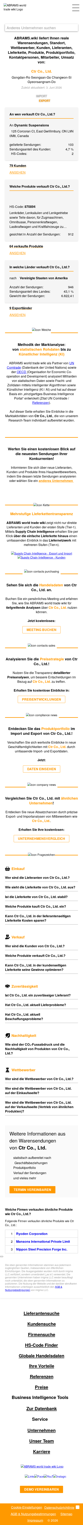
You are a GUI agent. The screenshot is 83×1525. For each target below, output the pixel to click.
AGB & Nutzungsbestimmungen (33, 1514)
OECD (22, 371)
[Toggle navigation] (75, 7)
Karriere (41, 1451)
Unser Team (41, 1441)
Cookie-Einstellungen (26, 1507)
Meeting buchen (41, 629)
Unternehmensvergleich (41, 838)
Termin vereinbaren (32, 1189)
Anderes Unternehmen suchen (31, 27)
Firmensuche (41, 1334)
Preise (41, 1387)
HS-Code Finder (41, 1345)
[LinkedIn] (25, 1476)
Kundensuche (41, 1324)
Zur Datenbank (41, 1408)
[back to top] (1, 1256)
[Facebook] (34, 1476)
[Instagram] (56, 1476)
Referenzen (40, 402)
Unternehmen (41, 1430)
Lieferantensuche (41, 1313)
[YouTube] (44, 1476)
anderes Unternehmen (56, 480)
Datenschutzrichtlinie (59, 1507)
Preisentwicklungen (41, 699)
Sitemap (66, 1514)
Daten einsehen (41, 769)
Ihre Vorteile (41, 1366)
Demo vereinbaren (41, 1489)
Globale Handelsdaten (41, 1355)
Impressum (35, 1520)
